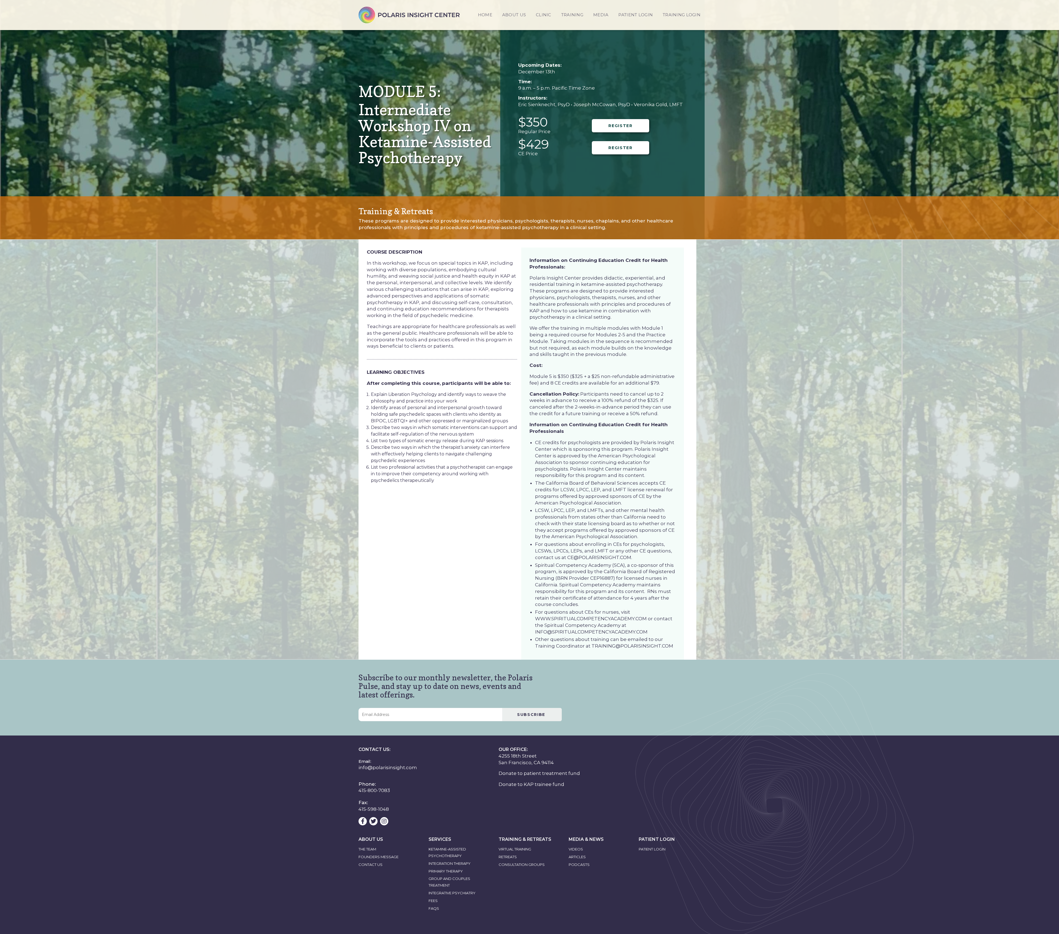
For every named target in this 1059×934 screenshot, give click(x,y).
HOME (485, 14)
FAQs (434, 908)
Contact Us (371, 864)
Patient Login (652, 849)
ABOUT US (514, 14)
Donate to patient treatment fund (539, 773)
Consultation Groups (522, 864)
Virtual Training (515, 849)
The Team (367, 849)
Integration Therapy (449, 863)
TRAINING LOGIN (681, 14)
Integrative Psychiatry (452, 893)
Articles (577, 857)
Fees (433, 900)
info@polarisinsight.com (388, 767)
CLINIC (543, 14)
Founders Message (379, 857)
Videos (576, 849)
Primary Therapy (446, 871)
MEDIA (600, 14)
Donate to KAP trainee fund (531, 784)
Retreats (508, 857)
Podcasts (579, 864)
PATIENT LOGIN (635, 14)
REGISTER (620, 125)
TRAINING (572, 14)
